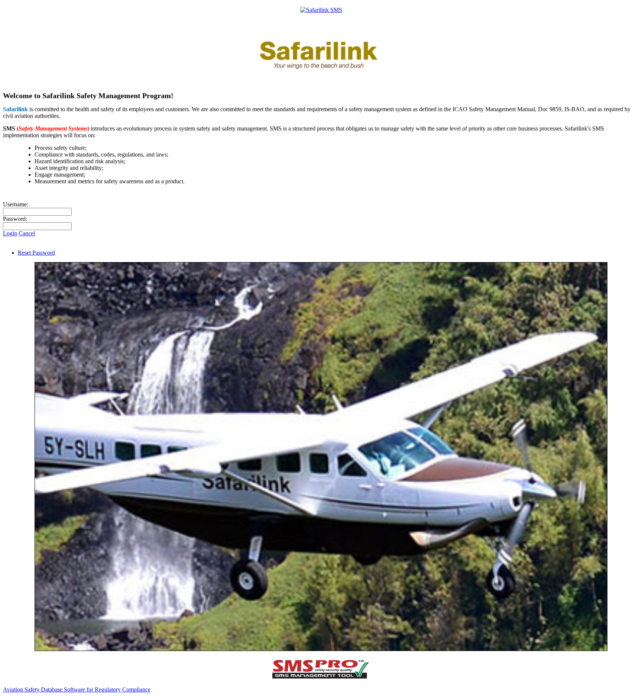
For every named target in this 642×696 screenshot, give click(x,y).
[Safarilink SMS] (321, 10)
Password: (15, 219)
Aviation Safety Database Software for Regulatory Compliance (76, 689)
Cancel (27, 233)
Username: (15, 204)
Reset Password (36, 252)
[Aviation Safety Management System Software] (321, 677)
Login (10, 233)
